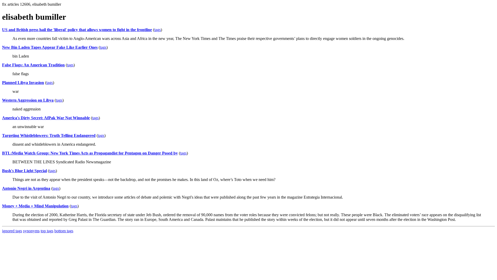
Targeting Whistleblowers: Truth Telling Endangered (49, 135)
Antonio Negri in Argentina (26, 188)
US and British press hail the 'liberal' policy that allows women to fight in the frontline (77, 29)
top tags (47, 231)
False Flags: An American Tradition (33, 65)
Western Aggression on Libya (28, 100)
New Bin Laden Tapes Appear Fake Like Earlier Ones (50, 47)
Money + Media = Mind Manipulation (35, 206)
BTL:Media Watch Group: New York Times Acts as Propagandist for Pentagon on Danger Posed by (90, 153)
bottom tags (63, 231)
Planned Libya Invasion (23, 82)
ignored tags (12, 231)
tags (157, 29)
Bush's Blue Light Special (24, 171)
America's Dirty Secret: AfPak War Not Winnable (46, 118)
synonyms (31, 231)
